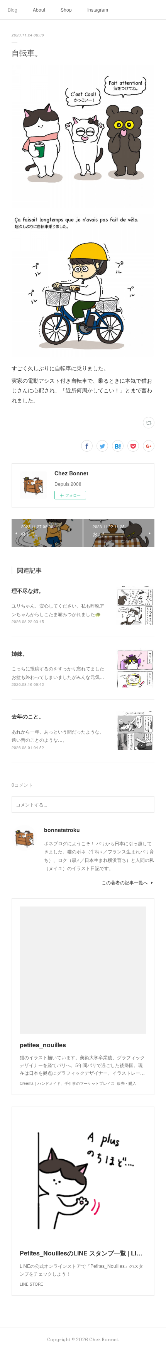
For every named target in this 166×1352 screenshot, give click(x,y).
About (39, 9)
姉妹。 (20, 653)
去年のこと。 (28, 716)
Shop (66, 9)
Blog (12, 9)
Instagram (97, 9)
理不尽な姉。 (28, 590)
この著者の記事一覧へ (125, 882)
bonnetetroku (62, 830)
